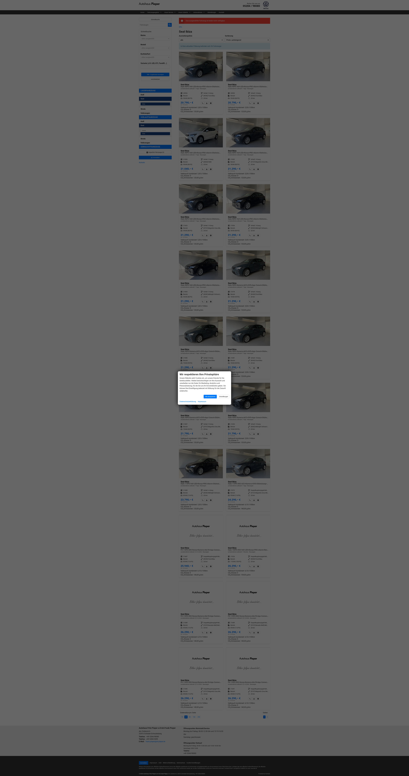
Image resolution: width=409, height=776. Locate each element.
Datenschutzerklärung (188, 402)
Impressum (202, 402)
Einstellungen (223, 396)
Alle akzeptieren (210, 396)
